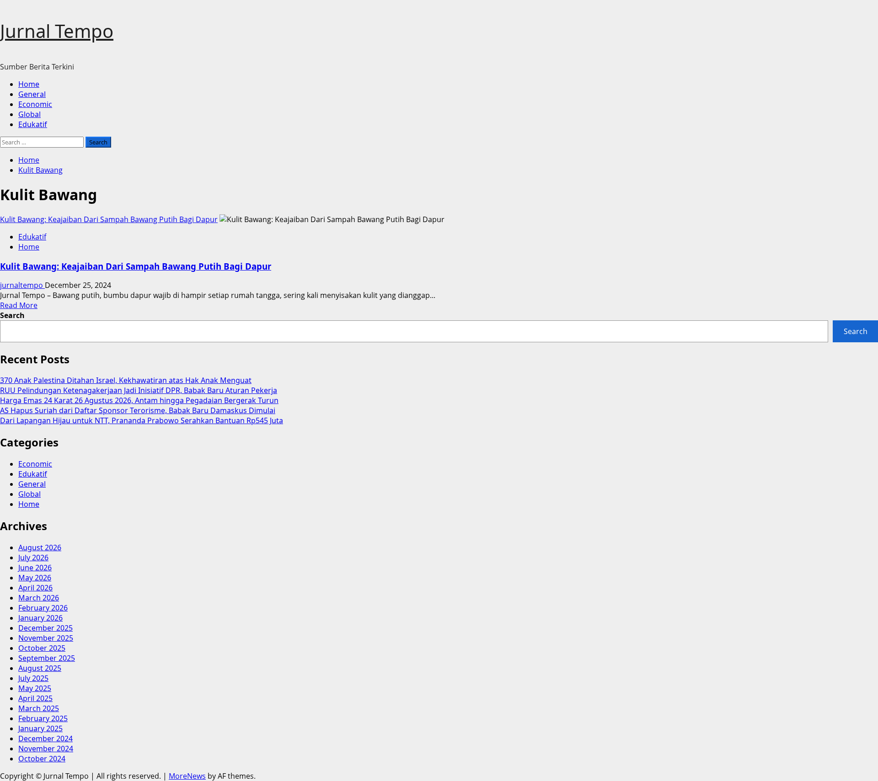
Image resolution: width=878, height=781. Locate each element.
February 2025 (43, 718)
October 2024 (41, 759)
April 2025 (35, 698)
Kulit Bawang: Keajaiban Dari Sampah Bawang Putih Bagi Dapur (109, 219)
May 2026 (34, 578)
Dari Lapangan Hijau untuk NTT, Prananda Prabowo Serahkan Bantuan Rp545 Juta (141, 420)
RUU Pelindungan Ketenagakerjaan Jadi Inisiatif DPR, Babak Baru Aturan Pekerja (138, 390)
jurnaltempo (22, 285)
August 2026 (39, 547)
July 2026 (33, 558)
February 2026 (43, 608)
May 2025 (34, 688)
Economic (35, 104)
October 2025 (41, 648)
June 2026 (35, 568)
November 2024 (45, 749)
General (32, 94)
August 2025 (39, 668)
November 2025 (45, 638)
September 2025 (46, 658)
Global (29, 114)
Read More (18, 305)
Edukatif (32, 124)
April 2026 (35, 588)
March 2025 (38, 708)
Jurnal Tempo (56, 30)
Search (12, 315)
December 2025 (45, 628)
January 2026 (40, 618)
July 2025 (33, 678)
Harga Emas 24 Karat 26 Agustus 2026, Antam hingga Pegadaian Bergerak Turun (139, 400)
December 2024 (45, 738)
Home (28, 84)
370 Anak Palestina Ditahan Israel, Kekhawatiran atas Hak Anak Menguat (126, 380)
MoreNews (187, 776)
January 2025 (40, 728)
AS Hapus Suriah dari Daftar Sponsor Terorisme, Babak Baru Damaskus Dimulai (137, 410)
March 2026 (38, 598)
